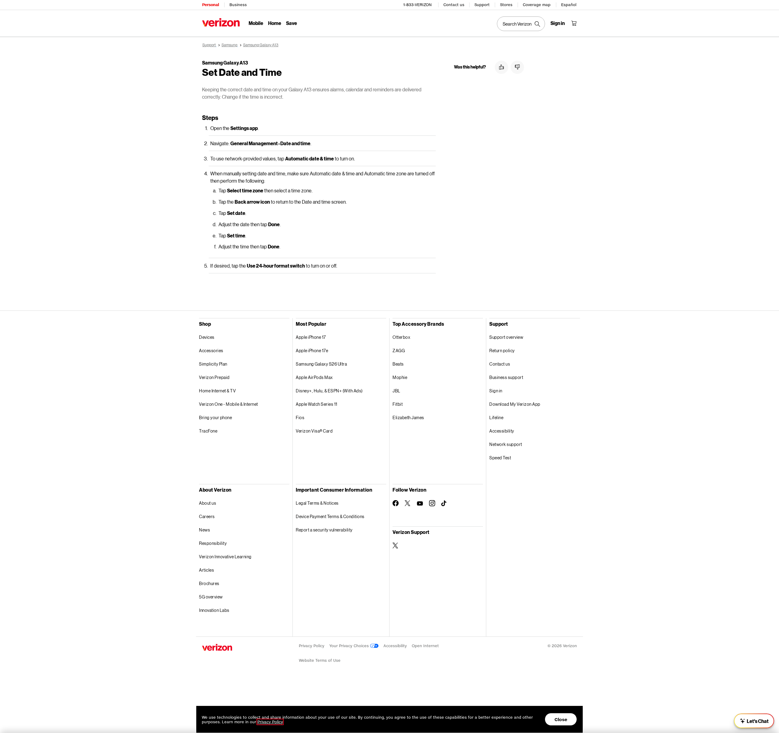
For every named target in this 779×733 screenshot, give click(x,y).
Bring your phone (215, 417)
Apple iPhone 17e (312, 350)
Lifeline (496, 417)
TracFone (208, 430)
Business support (506, 377)
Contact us (453, 4)
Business (238, 4)
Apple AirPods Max (314, 377)
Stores (506, 4)
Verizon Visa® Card (314, 430)
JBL (396, 390)
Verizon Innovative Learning (225, 556)
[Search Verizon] (521, 23)
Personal (210, 4)
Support (482, 4)
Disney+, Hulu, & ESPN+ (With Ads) (329, 390)
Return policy (502, 350)
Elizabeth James (408, 417)
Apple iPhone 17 (311, 337)
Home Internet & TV (217, 390)
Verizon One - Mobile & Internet (228, 404)
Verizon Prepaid (214, 377)
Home (274, 23)
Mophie (400, 377)
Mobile (256, 23)
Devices (207, 337)
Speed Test (500, 457)
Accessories (211, 350)
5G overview (211, 596)
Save (291, 23)
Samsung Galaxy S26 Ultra (321, 363)
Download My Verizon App (514, 404)
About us (207, 503)
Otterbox (401, 337)
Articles (206, 570)
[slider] (754, 721)
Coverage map (536, 4)
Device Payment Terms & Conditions (330, 516)
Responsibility (213, 543)
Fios (300, 417)
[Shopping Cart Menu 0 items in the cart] (574, 23)
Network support (505, 444)
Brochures (209, 583)
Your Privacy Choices (349, 646)
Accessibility (501, 430)
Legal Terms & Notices (317, 503)
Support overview (506, 337)
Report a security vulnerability (324, 529)
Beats (398, 363)
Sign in (495, 390)
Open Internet (425, 646)
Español (568, 4)
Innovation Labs (214, 610)
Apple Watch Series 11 (316, 404)
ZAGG (399, 350)
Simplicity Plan (213, 363)
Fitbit (398, 404)
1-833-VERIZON (417, 4)
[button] (501, 67)
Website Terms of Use (320, 660)
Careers (207, 516)
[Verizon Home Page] (221, 22)
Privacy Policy (311, 646)
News (204, 529)
